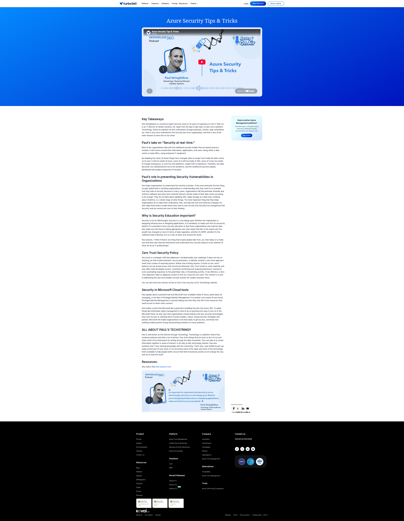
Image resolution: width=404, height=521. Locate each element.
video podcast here (163, 367)
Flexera (204, 451)
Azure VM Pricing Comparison (213, 489)
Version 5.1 (173, 481)
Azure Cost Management (178, 439)
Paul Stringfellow (149, 124)
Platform (145, 3)
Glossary (139, 495)
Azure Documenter (176, 451)
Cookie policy (257, 515)
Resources (183, 3)
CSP (170, 464)
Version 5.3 (173, 489)
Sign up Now (247, 135)
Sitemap (228, 515)
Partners (139, 451)
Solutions (165, 3)
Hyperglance (206, 455)
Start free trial (258, 3)
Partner (193, 3)
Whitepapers (141, 480)
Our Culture (149, 515)
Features (155, 3)
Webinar (139, 472)
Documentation (141, 447)
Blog (138, 468)
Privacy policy (245, 515)
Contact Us (140, 455)
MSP (171, 468)
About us (139, 515)
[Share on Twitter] (238, 408)
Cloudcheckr (206, 443)
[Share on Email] (247, 408)
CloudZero (206, 439)
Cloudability (206, 447)
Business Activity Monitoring (179, 447)
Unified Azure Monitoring (178, 443)
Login (246, 3)
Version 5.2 (173, 485)
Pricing (174, 3)
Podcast (139, 483)
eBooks (139, 476)
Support (139, 443)
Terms (235, 515)
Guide (138, 487)
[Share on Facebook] (233, 408)
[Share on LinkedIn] (242, 408)
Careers (158, 515)
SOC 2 (265, 515)
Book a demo (276, 3)
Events (138, 491)
